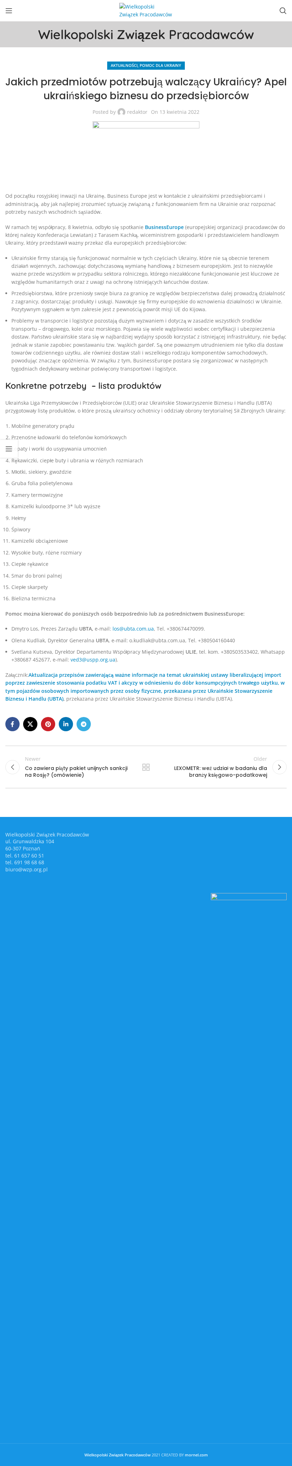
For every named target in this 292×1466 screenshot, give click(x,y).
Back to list (146, 767)
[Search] (283, 11)
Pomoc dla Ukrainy (160, 65)
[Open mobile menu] (9, 11)
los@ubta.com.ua (133, 628)
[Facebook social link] (12, 724)
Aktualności (124, 65)
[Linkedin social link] (66, 724)
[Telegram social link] (84, 724)
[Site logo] (146, 10)
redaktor (137, 111)
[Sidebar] (9, 449)
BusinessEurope (164, 227)
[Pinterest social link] (48, 724)
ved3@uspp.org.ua (93, 659)
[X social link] (30, 724)
